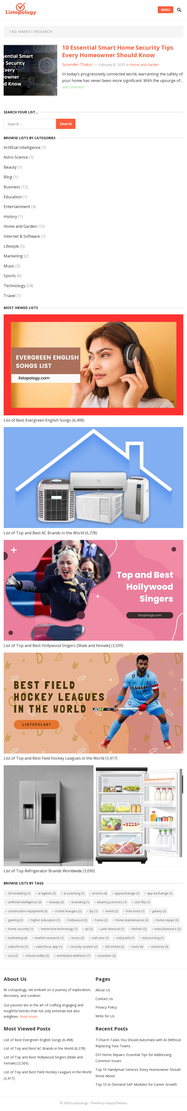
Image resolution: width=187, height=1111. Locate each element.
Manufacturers (167, 929)
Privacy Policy (106, 1007)
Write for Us (104, 1016)
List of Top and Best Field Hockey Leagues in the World (54, 758)
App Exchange (159, 893)
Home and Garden (144, 64)
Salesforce (18, 946)
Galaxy (159, 911)
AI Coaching (74, 893)
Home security (20, 929)
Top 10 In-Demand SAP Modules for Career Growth (136, 1084)
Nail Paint (125, 938)
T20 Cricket (114, 946)
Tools (137, 946)
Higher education (45, 920)
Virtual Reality (37, 955)
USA (13, 955)
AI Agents (47, 893)
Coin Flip (142, 902)
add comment (73, 87)
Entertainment (17, 206)
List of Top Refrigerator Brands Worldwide (43, 871)
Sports (10, 275)
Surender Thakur (77, 64)
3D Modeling (19, 893)
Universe (159, 946)
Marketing (13, 256)
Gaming (15, 920)
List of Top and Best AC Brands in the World (44, 533)
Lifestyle (11, 246)
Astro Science (16, 157)
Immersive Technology (59, 929)
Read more (28, 1016)
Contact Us (104, 998)
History (10, 216)
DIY (93, 911)
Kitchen (139, 929)
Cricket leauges (68, 911)
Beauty (10, 167)
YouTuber (107, 955)
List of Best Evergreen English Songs (37, 420)
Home (101, 920)
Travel (9, 295)
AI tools (99, 893)
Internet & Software (22, 236)
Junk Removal (112, 929)
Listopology (79, 1103)
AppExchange (127, 893)
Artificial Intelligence (22, 147)
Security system (83, 946)
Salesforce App (49, 946)
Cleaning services (112, 902)
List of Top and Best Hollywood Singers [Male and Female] (57, 645)
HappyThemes (116, 1103)
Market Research (49, 938)
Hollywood (77, 920)
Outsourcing (153, 938)
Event (111, 911)
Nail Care (100, 938)
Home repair (167, 920)
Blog (8, 177)
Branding (80, 902)
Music (9, 266)
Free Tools (135, 911)
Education (13, 197)
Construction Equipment (27, 911)
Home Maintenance (131, 920)
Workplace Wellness (73, 955)
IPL (89, 929)
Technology (14, 285)
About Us (102, 990)
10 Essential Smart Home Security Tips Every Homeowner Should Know (117, 51)
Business (12, 187)
